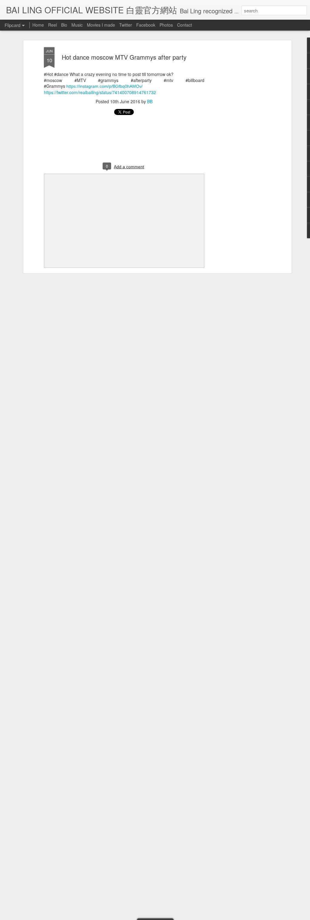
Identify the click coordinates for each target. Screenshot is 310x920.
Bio (64, 25)
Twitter (125, 25)
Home (38, 25)
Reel (52, 25)
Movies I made (101, 25)
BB (150, 101)
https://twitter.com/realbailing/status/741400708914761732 (100, 92)
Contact (184, 25)
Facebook (145, 25)
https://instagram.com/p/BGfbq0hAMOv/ (104, 86)
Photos (166, 25)
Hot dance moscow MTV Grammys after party (124, 57)
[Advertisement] (237, 142)
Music (77, 25)
